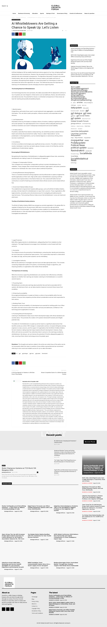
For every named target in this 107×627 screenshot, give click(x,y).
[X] (104, 6)
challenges (73, 105)
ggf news (32, 353)
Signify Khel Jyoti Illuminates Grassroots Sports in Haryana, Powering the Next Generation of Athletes (65, 471)
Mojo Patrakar (79, 137)
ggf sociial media (83, 115)
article (74, 102)
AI (16, 353)
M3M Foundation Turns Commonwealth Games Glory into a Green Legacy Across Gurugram (39, 564)
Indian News (87, 126)
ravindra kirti (88, 151)
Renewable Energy (75, 153)
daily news (84, 105)
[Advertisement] (39, 104)
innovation (80, 128)
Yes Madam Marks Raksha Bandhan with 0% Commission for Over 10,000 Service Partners (39, 536)
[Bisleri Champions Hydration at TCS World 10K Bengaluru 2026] (20, 453)
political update (79, 147)
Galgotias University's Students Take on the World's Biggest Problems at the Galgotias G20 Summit (82, 68)
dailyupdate (76, 107)
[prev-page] (83, 524)
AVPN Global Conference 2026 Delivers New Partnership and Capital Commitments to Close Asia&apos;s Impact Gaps (66, 537)
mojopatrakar (87, 137)
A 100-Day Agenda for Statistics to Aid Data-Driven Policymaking (23, 373)
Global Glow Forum (86, 118)
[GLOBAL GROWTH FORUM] (53, 6)
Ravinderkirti (91, 148)
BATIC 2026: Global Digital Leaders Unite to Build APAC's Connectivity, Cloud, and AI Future (82, 55)
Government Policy (86, 123)
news (87, 140)
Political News (78, 145)
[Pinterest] (20, 34)
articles (80, 102)
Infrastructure (74, 128)
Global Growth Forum (80, 121)
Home (13, 17)
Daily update (86, 108)
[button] (5, 6)
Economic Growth (75, 110)
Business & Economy (87, 483)
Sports (3, 465)
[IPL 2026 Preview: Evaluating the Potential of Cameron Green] (47, 444)
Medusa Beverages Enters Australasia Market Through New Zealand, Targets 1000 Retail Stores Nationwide (66, 564)
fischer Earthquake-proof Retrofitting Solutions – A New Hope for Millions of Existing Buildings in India (83, 50)
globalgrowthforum (76, 123)
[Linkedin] (29, 424)
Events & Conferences (21, 17)
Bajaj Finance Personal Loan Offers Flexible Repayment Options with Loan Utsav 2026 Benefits (81, 61)
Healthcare (73, 126)
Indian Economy (80, 126)
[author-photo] (3, 511)
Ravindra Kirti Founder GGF (19, 30)
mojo (72, 137)
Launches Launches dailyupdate (79, 134)
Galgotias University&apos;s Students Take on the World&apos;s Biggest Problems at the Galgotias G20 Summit (66, 508)
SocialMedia (86, 153)
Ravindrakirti (44, 353)
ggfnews (73, 116)
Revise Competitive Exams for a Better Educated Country (53, 373)
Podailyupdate (78, 143)
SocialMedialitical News (79, 159)
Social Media (74, 156)
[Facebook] (94, 6)
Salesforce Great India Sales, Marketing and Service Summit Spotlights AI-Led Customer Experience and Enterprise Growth (13, 565)
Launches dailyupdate (79, 131)
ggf (20, 353)
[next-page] (86, 524)
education (82, 110)
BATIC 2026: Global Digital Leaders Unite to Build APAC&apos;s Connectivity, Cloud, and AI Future (93, 479)
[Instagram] (99, 6)
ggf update (37, 353)
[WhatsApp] (24, 34)
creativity (79, 105)
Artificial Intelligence (88, 102)
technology (73, 162)
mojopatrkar (77, 140)
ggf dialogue (25, 353)
